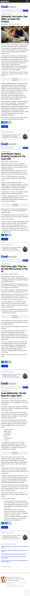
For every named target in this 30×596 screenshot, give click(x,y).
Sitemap (22, 578)
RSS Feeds (17, 578)
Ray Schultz (5, 24)
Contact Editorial (10, 578)
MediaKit (17, 577)
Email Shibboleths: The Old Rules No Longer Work (13, 554)
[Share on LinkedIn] (6, 122)
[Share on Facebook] (2, 122)
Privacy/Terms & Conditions (13, 580)
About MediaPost (10, 577)
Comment (4, 126)
